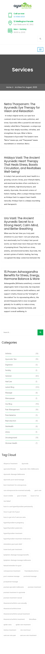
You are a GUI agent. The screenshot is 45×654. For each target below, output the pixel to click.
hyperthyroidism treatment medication (17, 539)
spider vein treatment (23, 624)
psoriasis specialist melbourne (14, 587)
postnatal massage (30, 576)
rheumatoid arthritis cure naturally (15, 603)
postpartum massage (11, 581)
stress (7, 432)
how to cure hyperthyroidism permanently (18, 506)
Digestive (9, 364)
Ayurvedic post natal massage (14, 479)
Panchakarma (10, 415)
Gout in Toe (35, 496)
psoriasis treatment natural (13, 598)
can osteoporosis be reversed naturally (17, 490)
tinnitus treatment (10, 630)
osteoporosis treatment (12, 571)
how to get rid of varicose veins (15, 517)
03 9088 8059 (19, 16)
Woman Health (11, 443)
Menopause (10, 398)
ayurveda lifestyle (10, 469)
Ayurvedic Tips (10, 359)
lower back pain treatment (13, 549)
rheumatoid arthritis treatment (14, 619)
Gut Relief (7, 501)
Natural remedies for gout (12, 565)
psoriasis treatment (34, 587)
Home (9, 87)
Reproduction (10, 420)
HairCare (8, 381)
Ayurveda (25, 463)
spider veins (8, 624)
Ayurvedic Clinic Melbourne (29, 469)
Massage (8, 392)
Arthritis (8, 353)
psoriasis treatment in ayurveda (14, 592)
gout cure (37, 490)
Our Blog (8, 404)
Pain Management (12, 409)
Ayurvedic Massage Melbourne (14, 474)
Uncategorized (11, 437)
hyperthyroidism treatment (13, 533)
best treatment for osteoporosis (15, 485)
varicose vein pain (10, 635)
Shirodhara (32, 619)
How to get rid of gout (12, 512)
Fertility (8, 370)
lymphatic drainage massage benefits (16, 555)
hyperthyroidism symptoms (13, 528)
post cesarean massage (12, 576)
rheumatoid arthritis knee (12, 608)
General (8, 376)
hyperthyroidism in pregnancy (14, 522)
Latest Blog (9, 387)
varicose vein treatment (28, 635)
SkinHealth (9, 426)
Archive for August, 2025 (26, 87)
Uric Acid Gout (25, 630)
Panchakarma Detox (32, 571)
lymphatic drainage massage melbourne (17, 560)
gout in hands (21, 496)
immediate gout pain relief (13, 544)
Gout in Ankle (8, 496)
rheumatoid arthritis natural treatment (17, 614)
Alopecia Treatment (11, 463)
